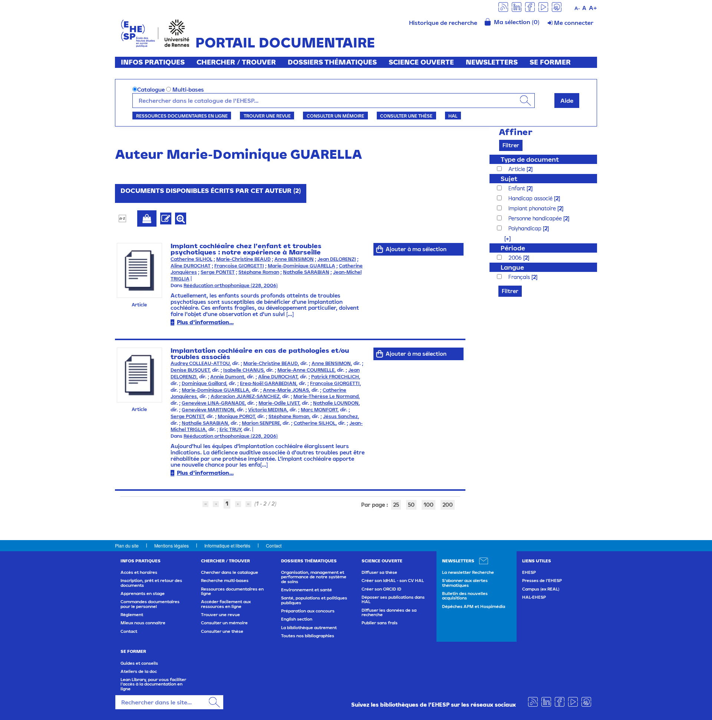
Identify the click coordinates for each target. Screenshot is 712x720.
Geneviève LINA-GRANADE (213, 403)
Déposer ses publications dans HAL (393, 599)
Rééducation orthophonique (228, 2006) (231, 285)
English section (296, 619)
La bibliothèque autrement (309, 627)
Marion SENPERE (261, 423)
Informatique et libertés (227, 545)
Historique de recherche (443, 22)
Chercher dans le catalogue (229, 572)
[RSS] (503, 6)
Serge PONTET (218, 272)
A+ (593, 7)
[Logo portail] (155, 32)
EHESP (529, 572)
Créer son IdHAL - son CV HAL (393, 580)
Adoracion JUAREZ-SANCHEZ (245, 396)
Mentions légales (171, 545)
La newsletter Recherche (468, 572)
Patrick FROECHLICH (335, 376)
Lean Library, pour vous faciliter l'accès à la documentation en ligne (153, 684)
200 (447, 505)
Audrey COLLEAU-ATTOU (200, 363)
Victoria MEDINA (267, 409)
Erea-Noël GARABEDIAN (268, 383)
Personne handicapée (535, 218)
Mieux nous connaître (143, 623)
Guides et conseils (139, 663)
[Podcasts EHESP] (556, 6)
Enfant (517, 188)
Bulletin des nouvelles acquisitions (465, 595)
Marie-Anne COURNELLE (305, 370)
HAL (452, 115)
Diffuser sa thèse (379, 572)
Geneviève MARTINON (208, 409)
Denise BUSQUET (190, 370)
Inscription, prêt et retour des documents (151, 582)
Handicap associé (531, 198)
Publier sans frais (380, 623)
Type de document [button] (530, 159)
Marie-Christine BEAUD (243, 259)
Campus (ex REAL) (540, 589)
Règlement (132, 614)
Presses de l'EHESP (542, 580)
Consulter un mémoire (335, 115)
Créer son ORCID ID (381, 589)
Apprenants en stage (143, 593)
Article (517, 169)
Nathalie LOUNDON (336, 403)
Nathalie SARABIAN (306, 272)
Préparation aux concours (307, 611)
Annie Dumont (227, 376)
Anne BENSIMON (294, 259)
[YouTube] (543, 6)
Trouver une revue (267, 115)
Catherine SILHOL (191, 259)
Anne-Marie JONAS (286, 390)
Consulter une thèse (406, 115)
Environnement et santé (306, 590)
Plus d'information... (205, 322)
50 (411, 505)
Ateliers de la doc (139, 671)
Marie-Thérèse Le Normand (326, 396)
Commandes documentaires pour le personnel (150, 603)
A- (577, 8)
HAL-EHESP (534, 597)
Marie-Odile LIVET (278, 403)
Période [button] (513, 247)
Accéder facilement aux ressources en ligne (226, 603)
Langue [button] (512, 267)
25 (396, 505)
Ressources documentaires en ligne (182, 115)
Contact (273, 545)
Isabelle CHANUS (243, 370)
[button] (504, 238)
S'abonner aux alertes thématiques (465, 582)
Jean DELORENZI (336, 259)
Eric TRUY (230, 429)
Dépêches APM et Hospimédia (473, 606)
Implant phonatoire (532, 208)
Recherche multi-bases (224, 580)
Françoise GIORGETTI (239, 266)
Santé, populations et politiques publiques (314, 600)
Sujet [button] (509, 178)
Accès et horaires (139, 572)
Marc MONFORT (319, 409)
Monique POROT (236, 416)
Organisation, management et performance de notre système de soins (313, 577)
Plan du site (127, 545)
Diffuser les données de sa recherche (389, 612)
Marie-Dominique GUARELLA (301, 266)
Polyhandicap (525, 228)
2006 (515, 257)
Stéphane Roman (258, 272)
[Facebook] (530, 6)
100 (428, 505)
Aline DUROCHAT (191, 266)
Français (519, 277)
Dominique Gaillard (204, 383)
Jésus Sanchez (340, 416)
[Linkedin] (516, 6)
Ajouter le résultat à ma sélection (146, 218)
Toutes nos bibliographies (307, 636)
